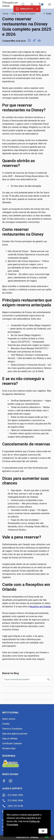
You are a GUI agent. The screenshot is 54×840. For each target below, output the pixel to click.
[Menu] (49, 4)
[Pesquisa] (23, 4)
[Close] (37, 9)
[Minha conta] (31, 4)
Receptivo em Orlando (40, 606)
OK (43, 831)
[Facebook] (4, 781)
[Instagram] (10, 781)
